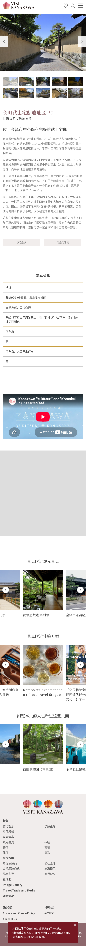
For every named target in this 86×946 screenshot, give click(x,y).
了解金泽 (50, 826)
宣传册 (7, 879)
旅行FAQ (49, 874)
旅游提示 (50, 868)
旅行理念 (8, 826)
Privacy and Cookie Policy (19, 913)
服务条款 (7, 907)
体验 (47, 842)
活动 (47, 852)
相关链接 (49, 907)
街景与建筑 (63, 242)
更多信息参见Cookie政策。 (29, 937)
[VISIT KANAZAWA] (19, 8)
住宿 (5, 852)
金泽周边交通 (11, 868)
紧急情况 (8, 896)
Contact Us (10, 919)
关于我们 (49, 913)
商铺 (47, 847)
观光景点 (8, 842)
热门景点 (21, 242)
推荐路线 (8, 831)
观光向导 (8, 874)
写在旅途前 (10, 863)
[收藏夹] (66, 6)
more (26, 571)
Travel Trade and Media (19, 890)
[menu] (80, 5)
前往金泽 (50, 863)
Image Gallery (12, 885)
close (75, 925)
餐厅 (5, 847)
